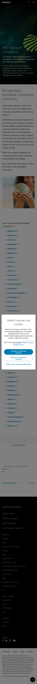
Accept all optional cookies (18, 352)
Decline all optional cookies (18, 358)
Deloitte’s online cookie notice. (23, 343)
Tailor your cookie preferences (18, 364)
